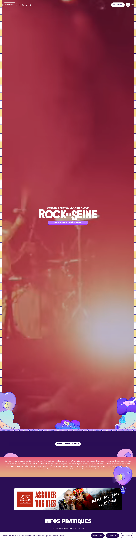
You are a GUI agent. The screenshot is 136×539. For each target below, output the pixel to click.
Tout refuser (112, 535)
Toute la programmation (68, 444)
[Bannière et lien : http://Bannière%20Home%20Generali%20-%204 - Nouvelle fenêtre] (68, 499)
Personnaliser (127, 535)
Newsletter (9, 5)
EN (132, 4)
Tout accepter (97, 535)
